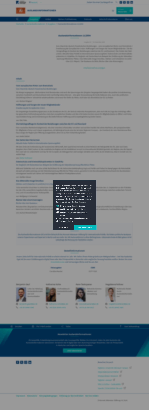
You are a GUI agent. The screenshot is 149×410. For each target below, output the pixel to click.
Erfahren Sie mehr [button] (79, 202)
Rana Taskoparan (84, 284)
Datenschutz (32, 396)
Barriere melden (92, 396)
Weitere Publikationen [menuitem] (67, 19)
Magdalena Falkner (114, 284)
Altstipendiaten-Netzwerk (108, 376)
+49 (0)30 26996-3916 (57, 307)
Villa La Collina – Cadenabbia (109, 384)
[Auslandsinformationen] (20, 10)
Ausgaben (51, 24)
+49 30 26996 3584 (26, 307)
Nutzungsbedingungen (48, 396)
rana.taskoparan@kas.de (88, 304)
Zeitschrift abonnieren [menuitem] (108, 19)
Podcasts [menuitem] (88, 19)
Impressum (20, 396)
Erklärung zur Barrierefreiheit (71, 396)
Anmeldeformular (58, 262)
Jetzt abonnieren (74, 350)
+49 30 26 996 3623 (86, 307)
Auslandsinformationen (35, 24)
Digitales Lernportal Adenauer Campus (113, 368)
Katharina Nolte (53, 284)
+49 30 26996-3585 (116, 307)
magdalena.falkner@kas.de (119, 304)
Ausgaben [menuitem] (34, 19)
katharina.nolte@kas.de (58, 304)
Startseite (20, 24)
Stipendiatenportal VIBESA (108, 372)
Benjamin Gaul (23, 284)
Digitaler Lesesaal (105, 380)
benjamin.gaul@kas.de (28, 304)
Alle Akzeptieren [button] (85, 227)
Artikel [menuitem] (48, 19)
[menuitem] (19, 19)
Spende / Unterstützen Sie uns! (110, 388)
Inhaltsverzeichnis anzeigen (94, 68)
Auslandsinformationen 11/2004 (70, 24)
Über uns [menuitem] (128, 19)
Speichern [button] (63, 227)
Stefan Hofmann (25, 158)
